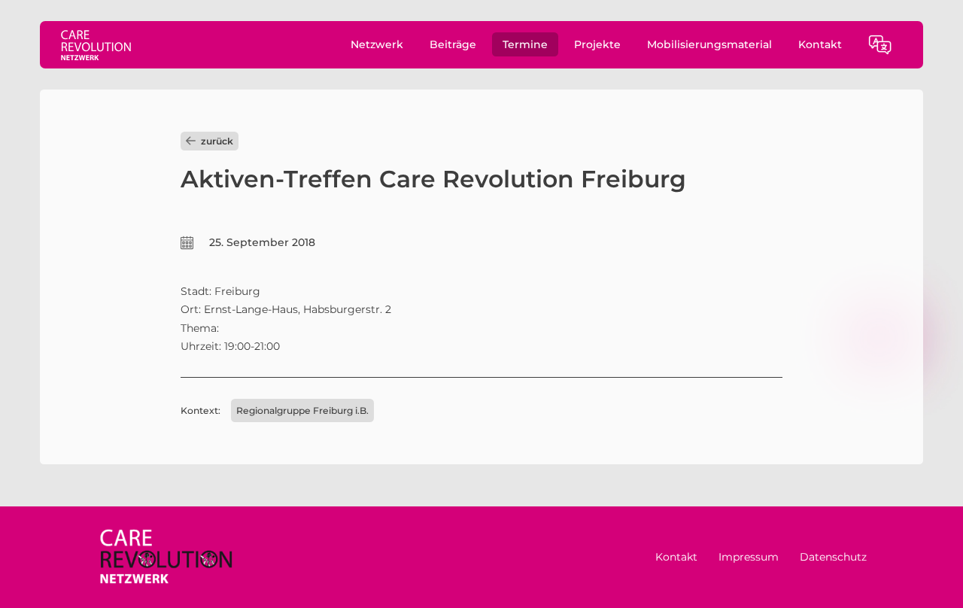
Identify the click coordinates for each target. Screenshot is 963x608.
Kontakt (820, 44)
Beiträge (453, 44)
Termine (525, 44)
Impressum (748, 557)
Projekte (597, 44)
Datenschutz (833, 557)
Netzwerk (377, 44)
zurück (217, 141)
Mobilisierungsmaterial (709, 44)
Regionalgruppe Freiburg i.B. (302, 410)
